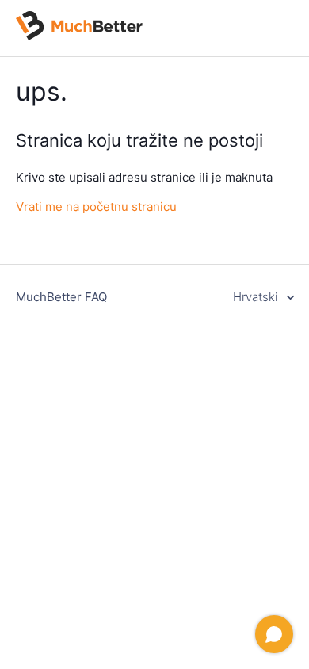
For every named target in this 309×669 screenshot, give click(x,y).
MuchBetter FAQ (61, 296)
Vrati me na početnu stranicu (96, 206)
